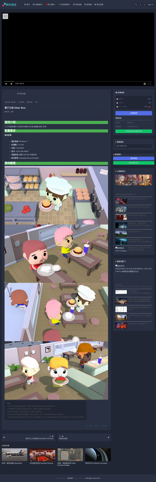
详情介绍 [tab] (10, 94)
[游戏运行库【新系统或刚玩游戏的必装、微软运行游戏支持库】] (121, 301)
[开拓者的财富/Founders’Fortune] (42, 455)
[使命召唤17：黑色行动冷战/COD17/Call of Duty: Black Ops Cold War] (121, 225)
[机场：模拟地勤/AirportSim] (14, 455)
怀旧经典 (78, 4)
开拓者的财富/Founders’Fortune (41, 463)
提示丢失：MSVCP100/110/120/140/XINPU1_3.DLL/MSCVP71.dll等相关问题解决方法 (133, 287)
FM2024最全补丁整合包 (136, 215)
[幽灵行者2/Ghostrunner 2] (121, 201)
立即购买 (133, 113)
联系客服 (134, 158)
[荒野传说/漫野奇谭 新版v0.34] (133, 180)
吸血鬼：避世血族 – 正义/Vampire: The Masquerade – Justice (139, 242)
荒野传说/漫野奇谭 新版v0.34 (125, 194)
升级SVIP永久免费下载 (134, 131)
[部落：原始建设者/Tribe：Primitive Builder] (70, 455)
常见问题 (100, 4)
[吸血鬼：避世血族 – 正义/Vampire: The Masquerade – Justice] (121, 242)
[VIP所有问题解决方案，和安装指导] (121, 318)
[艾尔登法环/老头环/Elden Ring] (121, 209)
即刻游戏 (70, 478)
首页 (28, 4)
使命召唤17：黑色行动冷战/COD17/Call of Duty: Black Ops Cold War (138, 225)
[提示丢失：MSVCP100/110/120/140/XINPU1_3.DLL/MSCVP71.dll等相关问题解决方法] (133, 269)
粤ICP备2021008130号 (93, 478)
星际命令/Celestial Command (96, 463)
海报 (97, 426)
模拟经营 (29, 102)
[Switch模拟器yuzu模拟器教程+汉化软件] (121, 310)
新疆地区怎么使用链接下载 (137, 324)
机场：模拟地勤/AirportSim (12, 463)
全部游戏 (21, 102)
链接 (105, 426)
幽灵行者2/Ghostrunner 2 (137, 199)
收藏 (90, 426)
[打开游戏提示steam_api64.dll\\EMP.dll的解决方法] (121, 292)
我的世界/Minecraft (135, 231)
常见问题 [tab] (22, 94)
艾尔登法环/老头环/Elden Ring (139, 207)
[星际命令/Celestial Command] (98, 455)
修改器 (89, 4)
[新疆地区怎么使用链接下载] (121, 326)
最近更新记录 (134, 163)
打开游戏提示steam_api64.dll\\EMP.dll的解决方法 (140, 293)
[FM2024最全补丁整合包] (121, 217)
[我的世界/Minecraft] (121, 234)
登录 (151, 4)
